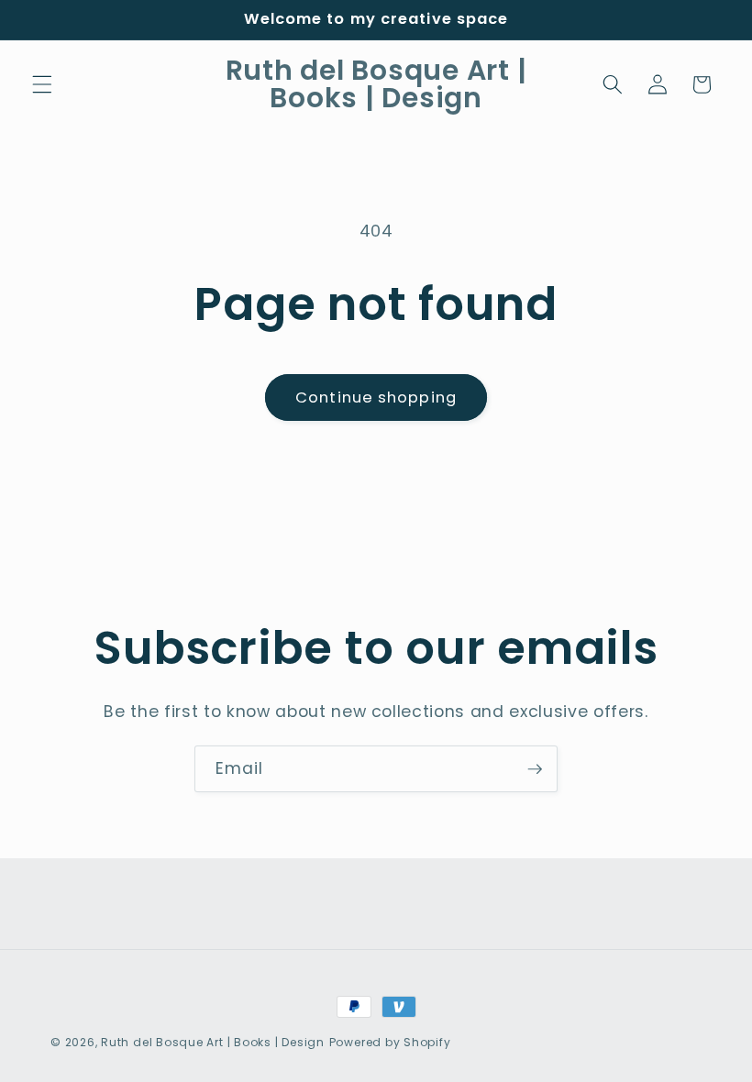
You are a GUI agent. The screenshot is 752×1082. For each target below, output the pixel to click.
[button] (42, 84)
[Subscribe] (535, 769)
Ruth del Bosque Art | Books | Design (213, 1042)
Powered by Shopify (390, 1042)
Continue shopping (376, 397)
